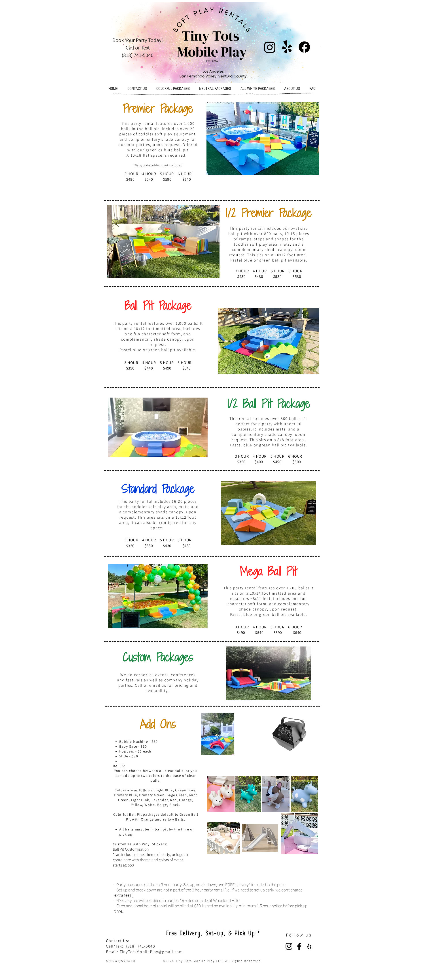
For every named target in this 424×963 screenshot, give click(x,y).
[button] (262, 138)
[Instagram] (288, 946)
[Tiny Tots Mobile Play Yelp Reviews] (309, 946)
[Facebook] (299, 946)
